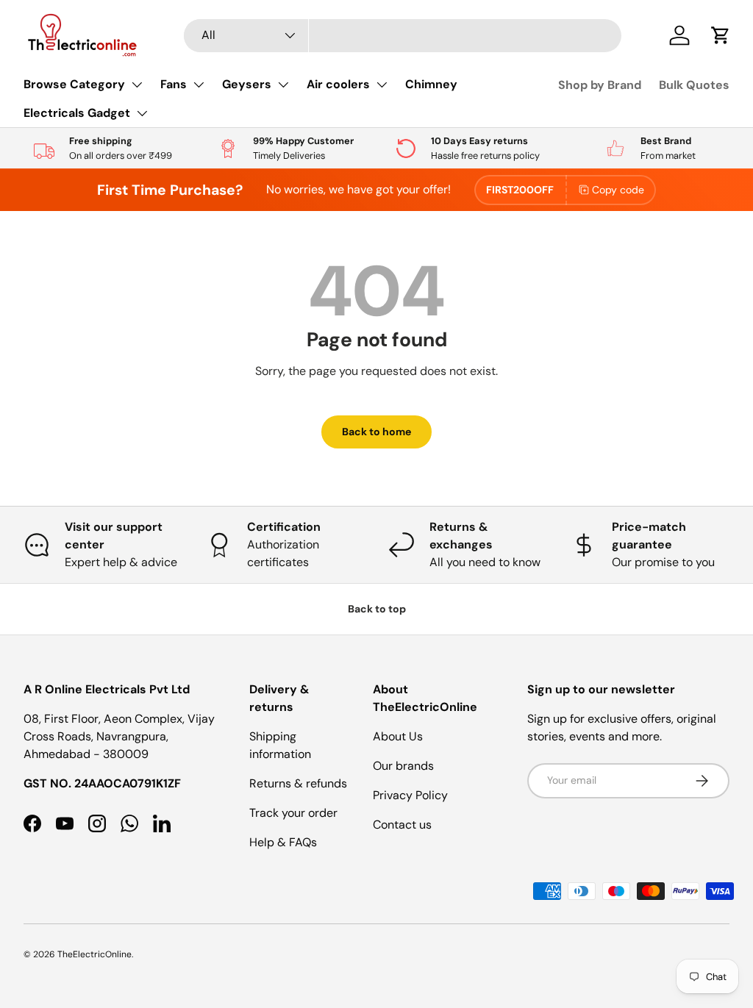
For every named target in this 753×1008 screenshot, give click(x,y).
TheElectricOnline (94, 954)
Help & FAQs (283, 842)
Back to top (377, 608)
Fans (173, 84)
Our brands (403, 765)
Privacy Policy (410, 795)
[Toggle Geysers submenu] (283, 84)
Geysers (246, 84)
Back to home (376, 431)
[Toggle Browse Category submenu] (137, 84)
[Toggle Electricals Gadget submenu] (142, 113)
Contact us (402, 824)
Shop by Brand (599, 85)
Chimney (431, 84)
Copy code (618, 189)
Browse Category (74, 84)
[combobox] (402, 35)
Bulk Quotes (694, 85)
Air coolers (338, 84)
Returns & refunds (298, 783)
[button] (720, 35)
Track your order (293, 813)
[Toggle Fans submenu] (198, 84)
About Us (398, 736)
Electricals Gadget (77, 113)
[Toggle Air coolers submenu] (381, 84)
